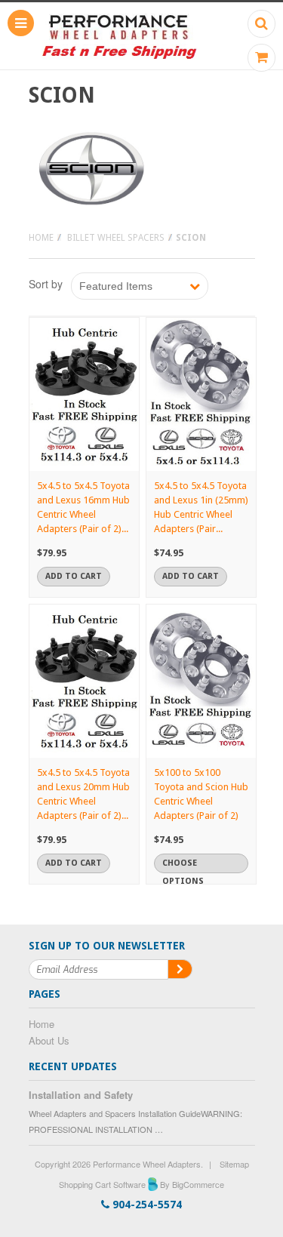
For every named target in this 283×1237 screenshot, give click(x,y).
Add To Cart (73, 576)
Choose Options (183, 865)
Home (41, 237)
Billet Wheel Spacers (116, 237)
